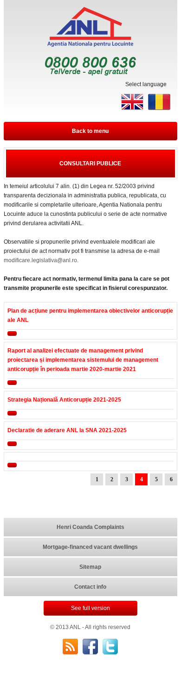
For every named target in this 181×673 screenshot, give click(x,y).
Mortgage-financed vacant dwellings (90, 547)
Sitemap (90, 567)
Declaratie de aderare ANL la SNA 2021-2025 (67, 430)
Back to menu (90, 131)
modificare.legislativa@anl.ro (40, 260)
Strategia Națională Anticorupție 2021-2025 (64, 399)
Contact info (90, 587)
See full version (90, 608)
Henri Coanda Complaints (90, 527)
